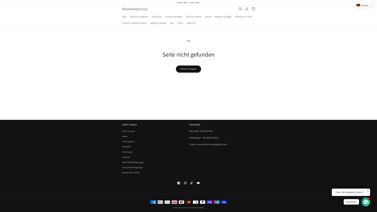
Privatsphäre (128, 141)
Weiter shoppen (188, 68)
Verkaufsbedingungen (132, 167)
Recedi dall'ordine (131, 172)
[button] (240, 9)
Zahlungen (127, 152)
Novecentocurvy (184, 208)
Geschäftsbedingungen (133, 162)
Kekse (125, 136)
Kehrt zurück (128, 131)
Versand (126, 157)
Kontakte (126, 146)
